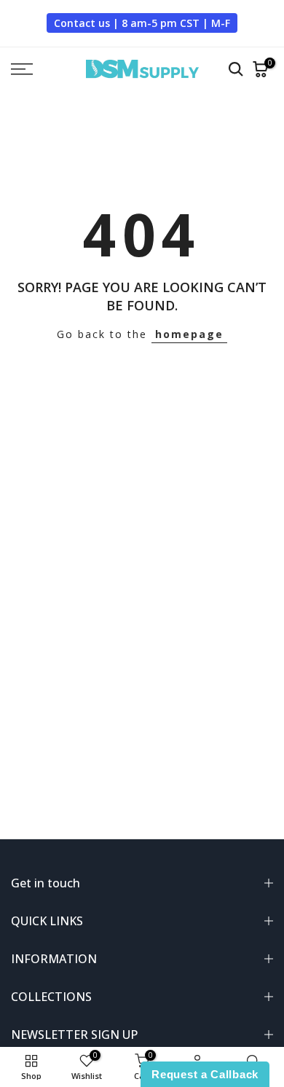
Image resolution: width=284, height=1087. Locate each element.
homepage (189, 334)
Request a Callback (205, 1074)
